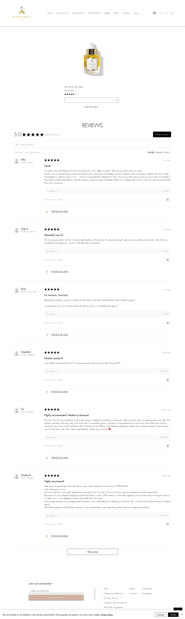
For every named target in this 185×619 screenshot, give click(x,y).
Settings (160, 614)
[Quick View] (91, 55)
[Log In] (153, 13)
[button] (60, 134)
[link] (172, 13)
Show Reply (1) (52, 191)
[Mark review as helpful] (168, 199)
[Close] (181, 615)
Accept (173, 614)
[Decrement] (66, 100)
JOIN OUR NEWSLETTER (40, 584)
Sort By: (151, 152)
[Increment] (117, 100)
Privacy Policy (107, 614)
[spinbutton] (91, 100)
